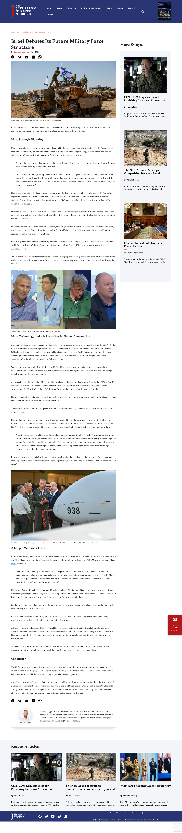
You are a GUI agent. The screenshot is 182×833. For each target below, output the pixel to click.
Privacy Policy (115, 813)
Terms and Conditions (132, 813)
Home (48, 8)
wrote (13, 563)
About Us (131, 8)
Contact (49, 14)
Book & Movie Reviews (91, 8)
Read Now (164, 12)
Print (109, 8)
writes (23, 352)
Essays (59, 8)
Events (120, 8)
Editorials (71, 8)
